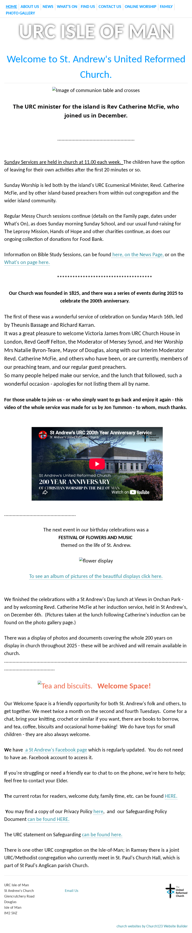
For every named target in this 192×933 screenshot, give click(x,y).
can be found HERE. (49, 819)
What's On (67, 7)
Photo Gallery (20, 13)
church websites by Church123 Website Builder (152, 926)
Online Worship (140, 7)
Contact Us (110, 7)
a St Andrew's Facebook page (55, 750)
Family (166, 7)
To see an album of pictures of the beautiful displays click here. (96, 576)
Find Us (88, 7)
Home (11, 7)
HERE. (171, 796)
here (98, 812)
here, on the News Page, (137, 255)
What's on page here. (27, 262)
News (48, 7)
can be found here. (102, 835)
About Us (30, 7)
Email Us (71, 891)
